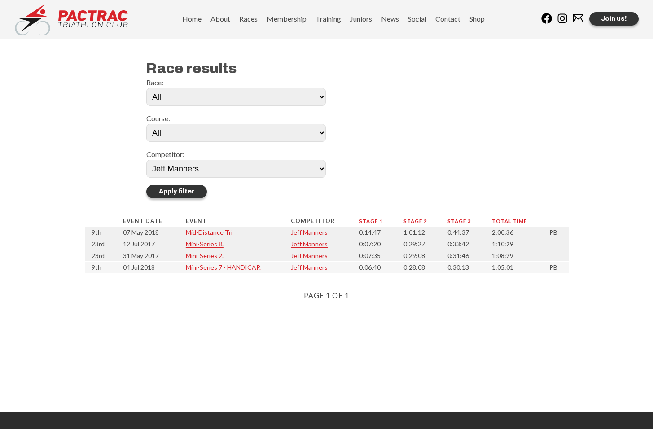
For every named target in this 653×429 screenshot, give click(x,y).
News (390, 18)
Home (192, 18)
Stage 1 (371, 221)
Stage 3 (459, 221)
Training (328, 18)
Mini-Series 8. (205, 244)
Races (248, 18)
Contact (447, 18)
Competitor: (165, 154)
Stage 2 (415, 221)
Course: (158, 118)
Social (417, 18)
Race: (154, 82)
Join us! (614, 18)
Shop (477, 18)
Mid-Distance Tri (209, 232)
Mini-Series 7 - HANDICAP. (223, 267)
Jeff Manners (309, 232)
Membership (287, 18)
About (220, 18)
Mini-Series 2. (205, 255)
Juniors (361, 18)
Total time (509, 221)
